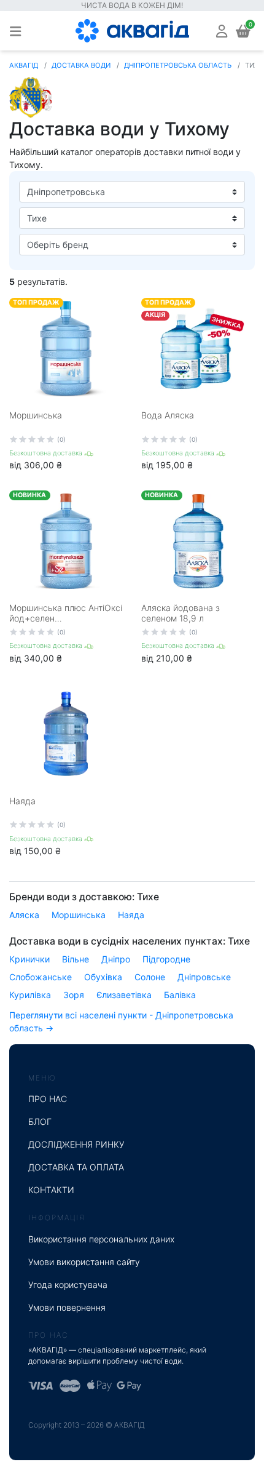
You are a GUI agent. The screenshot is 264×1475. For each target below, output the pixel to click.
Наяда (22, 801)
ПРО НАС (47, 1098)
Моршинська (35, 415)
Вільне (75, 959)
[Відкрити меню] (15, 30)
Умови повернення (67, 1307)
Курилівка (30, 994)
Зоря (73, 994)
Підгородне (166, 959)
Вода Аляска (167, 415)
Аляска (24, 914)
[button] (221, 30)
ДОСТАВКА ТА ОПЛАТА (76, 1167)
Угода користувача (67, 1284)
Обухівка (103, 977)
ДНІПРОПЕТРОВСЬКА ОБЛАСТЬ (177, 65)
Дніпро (115, 959)
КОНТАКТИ (51, 1190)
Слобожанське (40, 977)
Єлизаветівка (124, 994)
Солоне (149, 977)
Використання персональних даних (101, 1239)
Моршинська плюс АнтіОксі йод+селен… (65, 612)
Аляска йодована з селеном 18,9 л (180, 612)
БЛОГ (40, 1121)
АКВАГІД (23, 65)
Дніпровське (204, 977)
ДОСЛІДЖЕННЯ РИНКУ (76, 1144)
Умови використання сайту (84, 1262)
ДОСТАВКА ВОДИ (81, 65)
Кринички (29, 959)
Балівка (180, 994)
